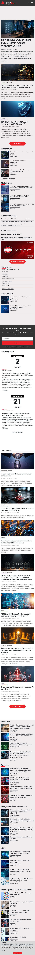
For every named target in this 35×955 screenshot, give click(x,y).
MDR (2, 684)
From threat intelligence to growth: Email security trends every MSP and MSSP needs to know (17, 375)
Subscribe (17, 342)
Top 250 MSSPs (6, 82)
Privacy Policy (27, 346)
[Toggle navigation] (32, 3)
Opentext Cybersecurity (8, 278)
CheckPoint (5, 274)
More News (17, 143)
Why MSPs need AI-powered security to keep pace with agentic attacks (16, 414)
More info (5, 390)
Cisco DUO (5, 276)
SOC (2, 611)
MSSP (3, 119)
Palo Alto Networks (7, 281)
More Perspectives (8, 179)
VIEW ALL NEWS (17, 706)
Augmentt (5, 271)
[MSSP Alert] (9, 3)
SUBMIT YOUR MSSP (17, 261)
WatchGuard (5, 285)
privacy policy (20, 948)
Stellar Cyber (5, 283)
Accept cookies (17, 953)
